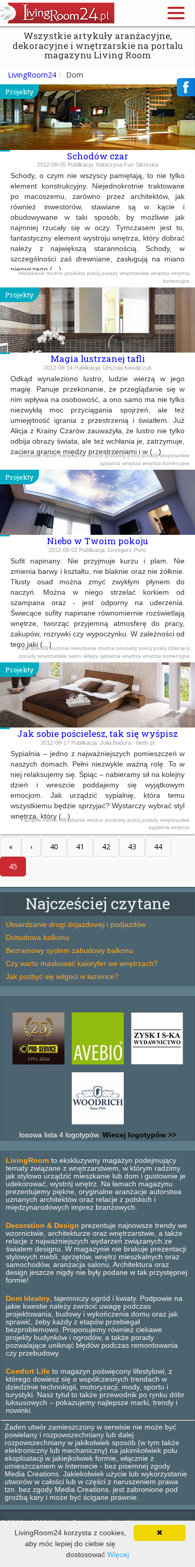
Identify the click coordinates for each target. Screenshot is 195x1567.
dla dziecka (35, 648)
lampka (33, 820)
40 (54, 846)
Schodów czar (97, 156)
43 (132, 846)
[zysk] (157, 1064)
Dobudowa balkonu (37, 937)
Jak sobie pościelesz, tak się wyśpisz (97, 733)
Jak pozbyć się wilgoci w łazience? (62, 976)
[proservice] (38, 1064)
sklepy (91, 656)
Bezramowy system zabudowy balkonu (69, 950)
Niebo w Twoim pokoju (97, 541)
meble (51, 455)
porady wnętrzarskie (126, 273)
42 (106, 846)
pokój (94, 273)
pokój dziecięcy (171, 648)
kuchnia (60, 648)
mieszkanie (32, 273)
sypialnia (111, 463)
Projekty (19, 91)
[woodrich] (97, 1124)
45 (13, 866)
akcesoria (30, 455)
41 (80, 846)
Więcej (118, 1554)
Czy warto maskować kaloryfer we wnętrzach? (82, 963)
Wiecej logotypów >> (138, 1135)
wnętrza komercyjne (166, 463)
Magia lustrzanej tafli (97, 359)
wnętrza (161, 273)
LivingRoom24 (32, 75)
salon (76, 656)
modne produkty (66, 273)
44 (158, 846)
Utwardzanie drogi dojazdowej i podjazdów (76, 924)
